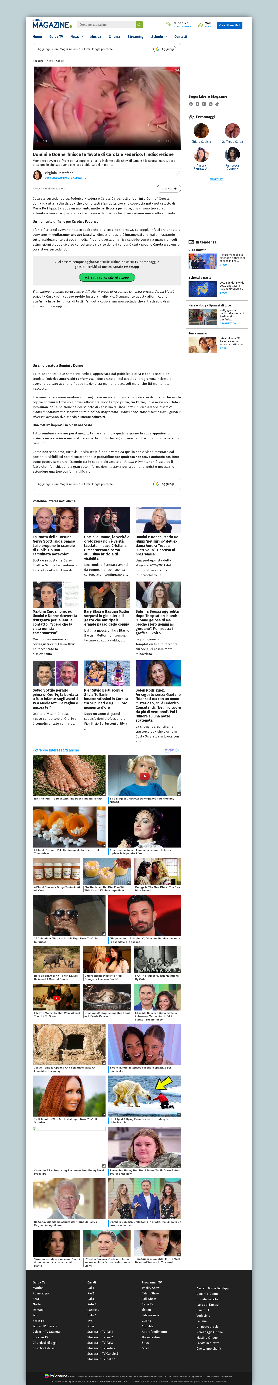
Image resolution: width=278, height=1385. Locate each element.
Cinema (114, 37)
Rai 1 (90, 1288)
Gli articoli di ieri (44, 1348)
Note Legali (68, 1381)
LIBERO (36, 20)
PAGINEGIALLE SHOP (116, 1377)
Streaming (136, 37)
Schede (157, 37)
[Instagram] (197, 104)
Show (224, 265)
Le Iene (201, 1321)
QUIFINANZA (198, 1377)
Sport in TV (40, 1337)
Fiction (146, 1310)
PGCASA (133, 1377)
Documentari (151, 1337)
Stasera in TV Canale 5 (102, 1354)
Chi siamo (56, 1381)
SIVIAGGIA (185, 1377)
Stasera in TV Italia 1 (101, 1359)
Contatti (180, 37)
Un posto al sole (207, 1326)
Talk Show (149, 1299)
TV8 (89, 1321)
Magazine (38, 60)
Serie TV (38, 1321)
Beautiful (202, 1310)
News (75, 37)
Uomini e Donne (207, 1294)
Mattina (38, 1288)
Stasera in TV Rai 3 (100, 1343)
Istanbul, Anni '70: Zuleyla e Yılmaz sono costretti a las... (232, 341)
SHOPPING (182, 25)
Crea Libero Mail (229, 25)
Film (35, 1315)
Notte (37, 1304)
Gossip (60, 60)
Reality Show (150, 1288)
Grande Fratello (207, 1299)
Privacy (79, 1381)
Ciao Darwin (198, 250)
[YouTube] (204, 104)
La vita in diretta (207, 1343)
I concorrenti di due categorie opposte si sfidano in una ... (232, 258)
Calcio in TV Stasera (46, 1332)
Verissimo (203, 1316)
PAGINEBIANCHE (148, 1377)
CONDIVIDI (167, 188)
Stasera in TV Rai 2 (100, 1337)
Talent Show (150, 1293)
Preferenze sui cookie (110, 1381)
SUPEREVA (227, 1377)
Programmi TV (152, 1282)
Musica (95, 37)
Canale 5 (93, 1310)
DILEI (175, 1377)
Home (37, 37)
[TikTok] (217, 104)
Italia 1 (91, 1315)
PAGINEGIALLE (96, 1377)
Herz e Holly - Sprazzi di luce (210, 305)
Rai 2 (90, 1293)
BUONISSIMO (213, 1377)
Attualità (148, 1326)
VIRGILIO (82, 1377)
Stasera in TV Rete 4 (101, 1348)
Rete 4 (91, 1304)
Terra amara (198, 333)
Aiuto (125, 1381)
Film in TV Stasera (45, 1326)
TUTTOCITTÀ (165, 1377)
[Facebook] (191, 104)
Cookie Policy (91, 1381)
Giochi (146, 1348)
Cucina (146, 1321)
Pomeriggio (41, 1293)
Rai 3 (90, 1299)
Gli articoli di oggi (45, 1343)
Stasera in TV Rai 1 (100, 1332)
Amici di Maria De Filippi (212, 1288)
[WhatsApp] (210, 104)
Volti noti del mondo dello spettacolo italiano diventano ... (232, 285)
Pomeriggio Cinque (209, 1332)
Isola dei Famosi (207, 1305)
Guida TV (56, 37)
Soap (223, 348)
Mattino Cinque (207, 1337)
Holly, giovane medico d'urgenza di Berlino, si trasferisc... (232, 315)
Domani (38, 1310)
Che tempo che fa (208, 1348)
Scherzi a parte (200, 278)
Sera (36, 1299)
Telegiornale (150, 1315)
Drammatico (228, 323)
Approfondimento (154, 1332)
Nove (91, 1326)
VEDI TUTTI (216, 179)
